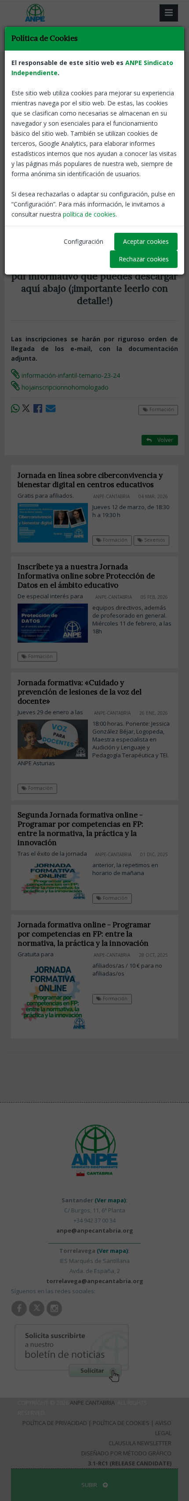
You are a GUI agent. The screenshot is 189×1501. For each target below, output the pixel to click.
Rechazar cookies (144, 259)
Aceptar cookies (146, 241)
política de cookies (89, 214)
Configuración (83, 241)
